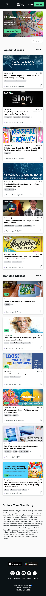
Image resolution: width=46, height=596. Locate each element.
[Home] (21, 4)
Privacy (29, 578)
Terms (36, 578)
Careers (17, 578)
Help (23, 578)
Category (36, 41)
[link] (23, 71)
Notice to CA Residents (23, 588)
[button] (3, 4)
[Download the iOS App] (15, 564)
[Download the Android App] (31, 564)
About (10, 578)
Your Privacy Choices (21, 585)
